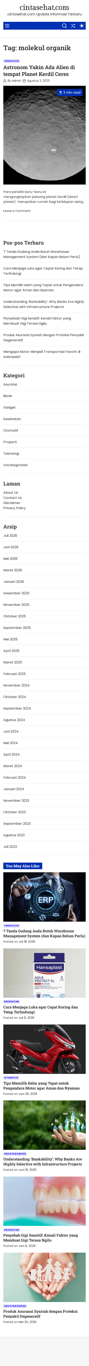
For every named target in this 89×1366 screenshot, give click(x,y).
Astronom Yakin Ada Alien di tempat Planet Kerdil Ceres (39, 70)
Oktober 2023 (14, 812)
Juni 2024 (11, 731)
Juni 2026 (10, 547)
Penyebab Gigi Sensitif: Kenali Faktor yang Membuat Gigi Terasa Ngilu (40, 1238)
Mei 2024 (10, 743)
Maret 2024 (12, 766)
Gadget (9, 407)
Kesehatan (12, 419)
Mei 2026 (10, 558)
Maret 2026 (12, 570)
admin (16, 81)
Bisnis (7, 396)
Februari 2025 (14, 673)
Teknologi (11, 61)
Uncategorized (15, 465)
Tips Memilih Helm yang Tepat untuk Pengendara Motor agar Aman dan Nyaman (41, 1086)
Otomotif (10, 430)
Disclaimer (11, 503)
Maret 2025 (12, 662)
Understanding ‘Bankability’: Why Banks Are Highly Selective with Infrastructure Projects (42, 1161)
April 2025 (11, 650)
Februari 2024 (14, 777)
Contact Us (12, 497)
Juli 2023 (10, 846)
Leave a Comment (17, 211)
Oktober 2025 (14, 616)
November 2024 (16, 685)
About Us (10, 492)
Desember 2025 (16, 593)
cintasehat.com (44, 7)
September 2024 (17, 708)
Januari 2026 (13, 581)
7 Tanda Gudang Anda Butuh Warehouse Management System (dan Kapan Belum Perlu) (44, 933)
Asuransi (10, 384)
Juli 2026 (10, 535)
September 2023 (17, 823)
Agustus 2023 (14, 835)
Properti (10, 442)
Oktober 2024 (14, 697)
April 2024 (11, 754)
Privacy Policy (14, 508)
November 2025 (16, 604)
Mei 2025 (10, 639)
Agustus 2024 (14, 720)
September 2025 (17, 627)
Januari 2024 (13, 789)
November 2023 (16, 800)
